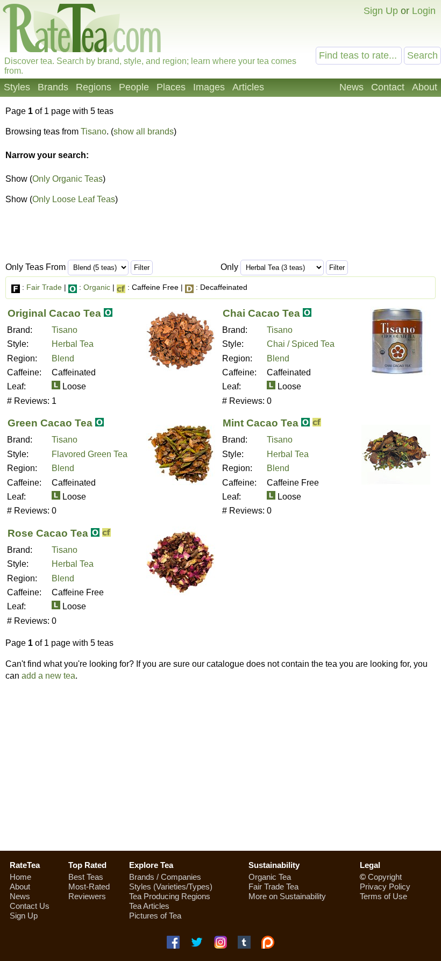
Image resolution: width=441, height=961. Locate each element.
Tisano (93, 131)
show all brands (143, 131)
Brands (53, 87)
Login (424, 10)
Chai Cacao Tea (261, 313)
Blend (63, 358)
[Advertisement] (220, 766)
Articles (248, 87)
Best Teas (85, 876)
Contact (387, 87)
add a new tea (48, 675)
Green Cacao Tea (50, 423)
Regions (93, 87)
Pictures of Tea (155, 915)
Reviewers (87, 896)
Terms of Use (383, 896)
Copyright (385, 876)
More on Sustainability (287, 896)
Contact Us (29, 905)
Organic (96, 287)
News (351, 87)
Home (20, 876)
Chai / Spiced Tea (301, 343)
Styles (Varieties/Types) (170, 886)
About (424, 87)
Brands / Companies (165, 876)
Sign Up (381, 10)
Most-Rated (89, 886)
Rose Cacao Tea (48, 533)
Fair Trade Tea (273, 886)
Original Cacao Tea (54, 313)
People (134, 87)
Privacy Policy (385, 886)
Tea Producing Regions (169, 896)
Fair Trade (44, 287)
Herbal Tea (73, 343)
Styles (17, 87)
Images (209, 87)
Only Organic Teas (67, 178)
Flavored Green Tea (89, 454)
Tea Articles (149, 905)
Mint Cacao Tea (260, 423)
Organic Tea (269, 876)
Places (171, 87)
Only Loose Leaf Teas (73, 199)
